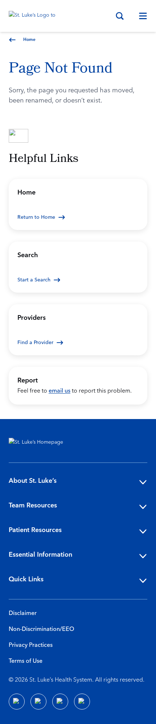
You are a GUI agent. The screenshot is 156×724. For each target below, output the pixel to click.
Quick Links (26, 579)
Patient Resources (35, 530)
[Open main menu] (140, 16)
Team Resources (33, 505)
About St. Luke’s (33, 480)
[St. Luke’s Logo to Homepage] (35, 16)
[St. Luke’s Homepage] (39, 443)
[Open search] (120, 16)
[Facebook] (17, 702)
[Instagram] (82, 702)
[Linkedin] (38, 702)
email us (59, 391)
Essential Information (40, 554)
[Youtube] (60, 702)
